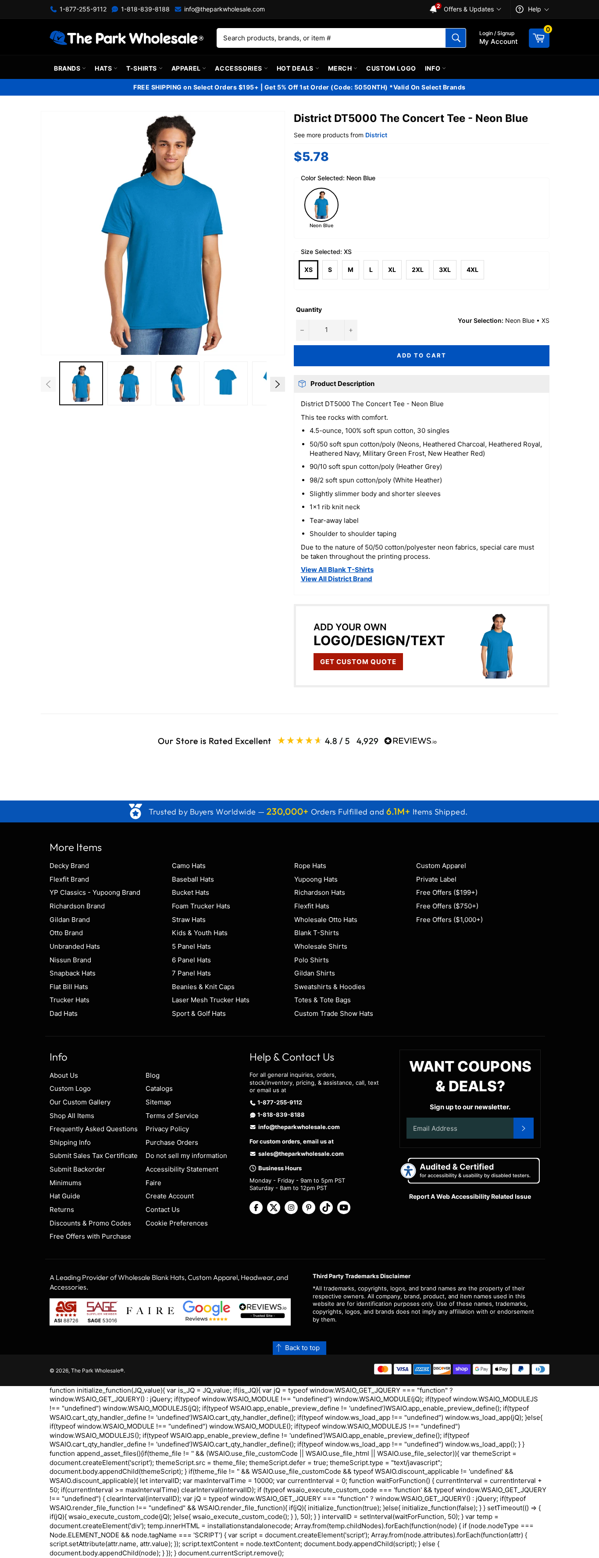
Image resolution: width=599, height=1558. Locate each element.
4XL (472, 269)
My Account (498, 38)
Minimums (66, 1183)
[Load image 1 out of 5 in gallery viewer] (81, 383)
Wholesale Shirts (320, 946)
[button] (163, 233)
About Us (64, 1075)
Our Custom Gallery (80, 1102)
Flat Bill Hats (69, 987)
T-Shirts (142, 68)
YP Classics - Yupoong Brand (95, 892)
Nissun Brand (70, 960)
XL (392, 269)
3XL (445, 269)
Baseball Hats (193, 879)
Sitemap (158, 1102)
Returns (62, 1209)
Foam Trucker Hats (201, 906)
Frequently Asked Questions (94, 1129)
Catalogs (159, 1088)
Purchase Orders (172, 1142)
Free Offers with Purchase (90, 1236)
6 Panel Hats (191, 960)
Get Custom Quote (358, 662)
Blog (153, 1075)
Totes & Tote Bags (322, 1000)
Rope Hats (310, 865)
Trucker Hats (69, 1000)
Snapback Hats (73, 973)
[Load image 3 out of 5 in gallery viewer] (178, 383)
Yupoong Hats (316, 879)
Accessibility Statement (182, 1169)
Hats (104, 68)
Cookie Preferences (177, 1223)
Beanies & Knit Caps (203, 987)
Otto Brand (66, 933)
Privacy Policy (167, 1129)
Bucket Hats (190, 892)
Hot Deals (296, 68)
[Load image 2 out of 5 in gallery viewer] (129, 383)
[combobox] (341, 38)
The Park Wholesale (95, 1370)
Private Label (436, 879)
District (376, 135)
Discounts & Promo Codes (90, 1223)
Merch (341, 68)
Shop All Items (72, 1115)
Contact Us (163, 1209)
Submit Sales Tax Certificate (94, 1155)
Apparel (187, 68)
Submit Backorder (77, 1169)
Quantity (309, 309)
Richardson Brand (77, 906)
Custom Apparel (441, 865)
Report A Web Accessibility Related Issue (470, 1196)
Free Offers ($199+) (447, 892)
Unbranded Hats (75, 946)
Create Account (170, 1196)
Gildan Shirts (314, 973)
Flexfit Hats (311, 906)
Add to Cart (421, 355)
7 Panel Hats (191, 973)
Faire (153, 1183)
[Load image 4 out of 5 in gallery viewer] (226, 383)
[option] (81, 384)
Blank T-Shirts (316, 933)
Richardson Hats (319, 892)
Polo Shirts (311, 960)
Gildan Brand (70, 919)
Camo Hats (189, 865)
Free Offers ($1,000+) (449, 919)
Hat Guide (65, 1196)
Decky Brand (69, 865)
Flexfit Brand (69, 879)
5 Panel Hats (191, 946)
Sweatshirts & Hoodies (329, 987)
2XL (418, 269)
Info (433, 68)
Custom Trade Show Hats (333, 1013)
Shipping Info (70, 1142)
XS (308, 269)
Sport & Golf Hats (199, 1013)
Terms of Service (172, 1115)
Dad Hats (64, 1013)
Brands (68, 68)
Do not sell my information (186, 1155)
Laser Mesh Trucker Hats (211, 1000)
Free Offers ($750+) (447, 906)
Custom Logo (391, 68)
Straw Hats (189, 919)
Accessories (239, 68)
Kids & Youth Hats (200, 933)
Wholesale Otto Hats (325, 919)
